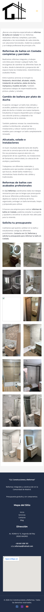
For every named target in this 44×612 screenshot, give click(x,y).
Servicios (22, 515)
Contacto (22, 517)
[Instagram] (22, 606)
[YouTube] (27, 606)
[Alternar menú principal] (37, 11)
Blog (22, 520)
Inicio (22, 512)
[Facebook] (17, 606)
